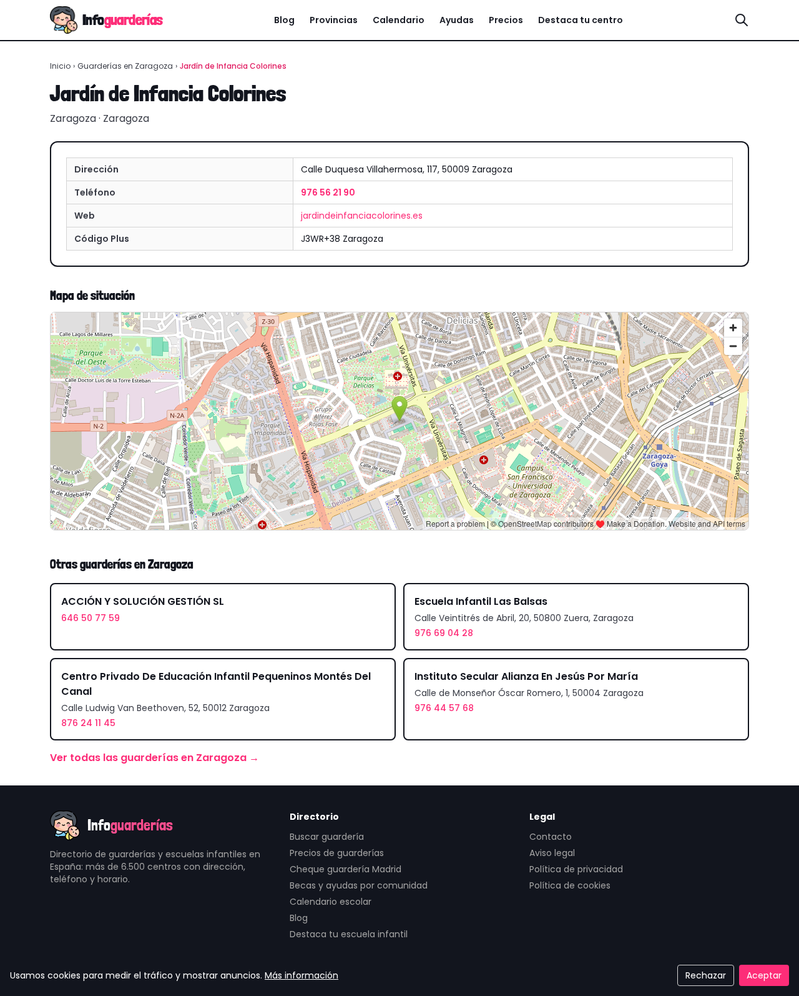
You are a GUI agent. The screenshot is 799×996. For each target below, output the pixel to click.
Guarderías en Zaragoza (125, 66)
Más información (301, 975)
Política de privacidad (576, 869)
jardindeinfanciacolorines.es (362, 215)
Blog (284, 20)
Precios (506, 20)
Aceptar (764, 975)
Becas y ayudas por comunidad (359, 885)
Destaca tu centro (580, 20)
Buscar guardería (327, 836)
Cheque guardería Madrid (345, 869)
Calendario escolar (330, 901)
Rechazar (705, 975)
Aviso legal (552, 853)
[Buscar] (741, 19)
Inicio (60, 66)
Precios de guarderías (337, 853)
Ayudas (456, 20)
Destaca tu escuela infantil (349, 934)
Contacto (550, 836)
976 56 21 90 (328, 192)
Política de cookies (569, 885)
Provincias (334, 20)
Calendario (398, 20)
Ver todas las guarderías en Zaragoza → (154, 757)
